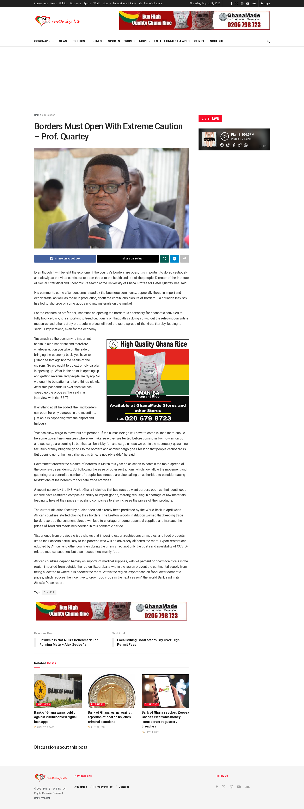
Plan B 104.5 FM (52, 788)
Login (266, 3)
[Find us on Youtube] (247, 3)
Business (75, 3)
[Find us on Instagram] (242, 3)
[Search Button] (268, 41)
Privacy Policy (103, 786)
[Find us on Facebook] (231, 3)
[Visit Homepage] (58, 21)
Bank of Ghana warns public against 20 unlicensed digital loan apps (55, 717)
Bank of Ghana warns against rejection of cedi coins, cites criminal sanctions (109, 717)
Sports (87, 3)
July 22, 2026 (97, 727)
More (105, 3)
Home (37, 115)
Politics (63, 3)
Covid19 (49, 592)
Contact (124, 786)
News (53, 3)
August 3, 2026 (45, 727)
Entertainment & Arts (125, 3)
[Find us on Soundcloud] (254, 3)
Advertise (80, 786)
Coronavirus (41, 3)
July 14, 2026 (151, 732)
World (96, 3)
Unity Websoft (42, 798)
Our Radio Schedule (150, 3)
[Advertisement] (152, 78)
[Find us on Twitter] (236, 3)
